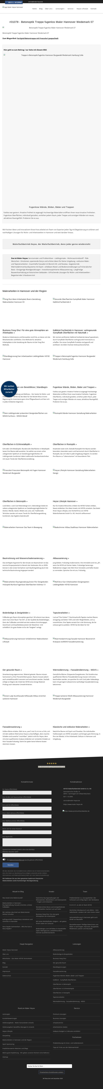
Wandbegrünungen (59, 967)
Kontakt (5, 967)
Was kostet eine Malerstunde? (13, 898)
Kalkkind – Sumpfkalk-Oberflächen (64, 980)
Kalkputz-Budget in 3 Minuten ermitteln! (66, 1031)
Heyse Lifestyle (7, 1031)
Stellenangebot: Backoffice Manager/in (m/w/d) (18, 1027)
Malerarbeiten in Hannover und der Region (17, 1040)
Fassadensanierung (59, 971)
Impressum (6, 971)
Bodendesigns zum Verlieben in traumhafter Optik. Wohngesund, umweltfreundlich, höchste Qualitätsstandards (51, 931)
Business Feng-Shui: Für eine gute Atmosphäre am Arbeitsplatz (47, 915)
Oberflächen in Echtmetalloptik (63, 988)
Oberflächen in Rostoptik (61, 993)
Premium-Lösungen (59, 1014)
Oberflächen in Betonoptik (62, 984)
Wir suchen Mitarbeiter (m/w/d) (9, 389)
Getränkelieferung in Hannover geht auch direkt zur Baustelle (84, 918)
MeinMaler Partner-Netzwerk (26, 986)
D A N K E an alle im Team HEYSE (81, 905)
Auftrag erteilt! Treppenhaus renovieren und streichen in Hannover (18, 920)
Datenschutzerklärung (16, 860)
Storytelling (6, 1036)
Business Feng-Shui (59, 958)
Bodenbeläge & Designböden (63, 954)
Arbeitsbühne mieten (60, 1027)
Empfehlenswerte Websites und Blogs (15, 1048)
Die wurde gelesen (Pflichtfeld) (24, 860)
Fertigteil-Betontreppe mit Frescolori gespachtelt (37, 38)
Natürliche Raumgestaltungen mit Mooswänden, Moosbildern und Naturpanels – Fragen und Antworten (51, 900)
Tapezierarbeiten (58, 997)
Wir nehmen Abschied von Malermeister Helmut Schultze (16, 913)
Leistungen (6, 1014)
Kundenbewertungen (10, 1018)
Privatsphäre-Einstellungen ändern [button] (51, 1072)
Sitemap (5, 1057)
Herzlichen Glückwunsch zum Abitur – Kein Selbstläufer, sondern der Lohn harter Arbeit (85, 911)
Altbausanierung (58, 950)
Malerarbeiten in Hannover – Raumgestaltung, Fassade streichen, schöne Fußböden (17, 905)
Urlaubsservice (58, 1023)
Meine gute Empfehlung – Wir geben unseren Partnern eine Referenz (26, 1053)
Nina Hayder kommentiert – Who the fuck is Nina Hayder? (17, 928)
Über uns (6, 954)
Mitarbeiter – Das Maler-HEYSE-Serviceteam (17, 958)
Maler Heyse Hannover (10, 950)
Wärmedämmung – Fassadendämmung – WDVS (69, 1001)
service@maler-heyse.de (71, 800)
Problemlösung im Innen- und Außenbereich (68, 1043)
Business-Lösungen (59, 1018)
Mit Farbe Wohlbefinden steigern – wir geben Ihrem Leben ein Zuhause (51, 922)
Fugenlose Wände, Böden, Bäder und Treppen (51, 207)
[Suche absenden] (74, 1066)
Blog (4, 963)
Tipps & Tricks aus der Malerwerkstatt (66, 1047)
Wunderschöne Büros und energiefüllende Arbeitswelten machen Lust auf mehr (50, 908)
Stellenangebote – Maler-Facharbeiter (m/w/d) (18, 1023)
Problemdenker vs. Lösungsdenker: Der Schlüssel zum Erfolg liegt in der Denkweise (84, 899)
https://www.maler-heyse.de (72, 804)
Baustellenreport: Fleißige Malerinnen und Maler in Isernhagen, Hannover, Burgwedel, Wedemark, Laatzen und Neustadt (84, 926)
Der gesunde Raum (59, 963)
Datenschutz (7, 976)
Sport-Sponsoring (8, 1044)
